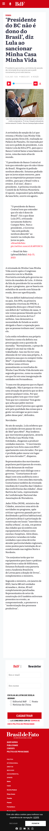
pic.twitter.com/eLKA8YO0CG (27, 246)
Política (10, 759)
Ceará (9, 786)
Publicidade (12, 745)
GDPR (36, 818)
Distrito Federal (12, 790)
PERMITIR (35, 823)
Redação (36, 77)
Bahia (9, 781)
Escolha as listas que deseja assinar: (20, 696)
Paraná (9, 802)
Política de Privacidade (18, 752)
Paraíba (9, 798)
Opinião (9, 777)
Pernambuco (11, 807)
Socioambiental (13, 774)
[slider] (22, 83)
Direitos (10, 766)
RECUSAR (13, 823)
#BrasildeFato (18, 242)
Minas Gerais (11, 794)
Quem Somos (12, 742)
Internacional (12, 763)
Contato (11, 748)
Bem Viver (10, 770)
